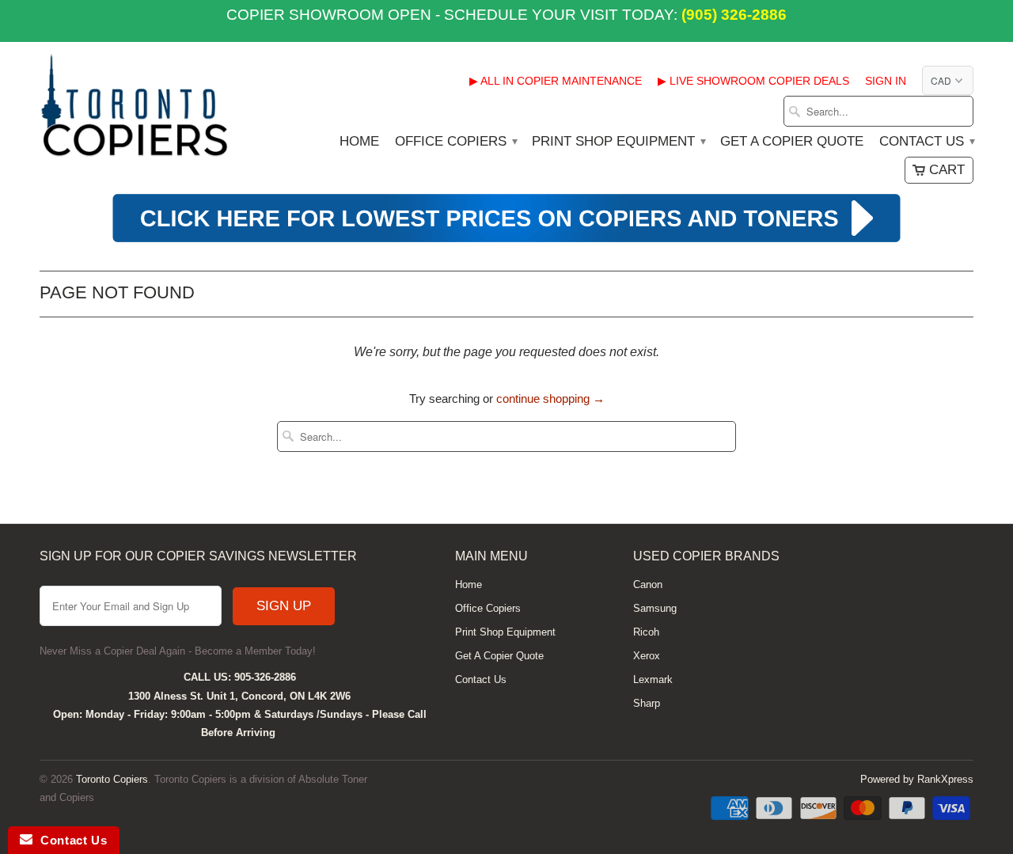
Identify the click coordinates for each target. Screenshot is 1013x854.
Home (359, 142)
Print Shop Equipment (618, 142)
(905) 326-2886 (732, 14)
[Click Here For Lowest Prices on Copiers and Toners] (506, 240)
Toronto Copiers (112, 779)
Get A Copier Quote (791, 142)
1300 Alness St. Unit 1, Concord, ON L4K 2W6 (239, 696)
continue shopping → (550, 398)
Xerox (646, 656)
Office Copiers (455, 142)
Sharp (646, 703)
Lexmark (653, 679)
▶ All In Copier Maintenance (555, 80)
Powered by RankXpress (916, 779)
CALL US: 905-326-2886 (240, 677)
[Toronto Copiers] (135, 110)
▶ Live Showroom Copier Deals (753, 80)
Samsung (655, 608)
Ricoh (646, 632)
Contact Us (926, 142)
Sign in (885, 80)
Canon (647, 584)
